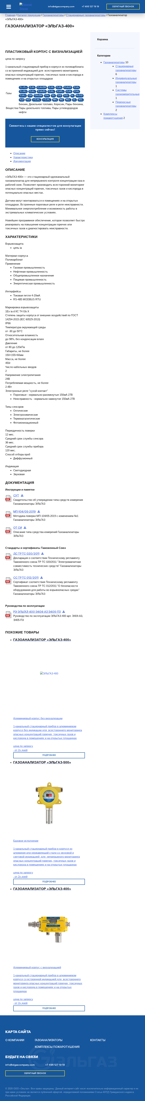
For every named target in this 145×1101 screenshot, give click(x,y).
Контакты (97, 1040)
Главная (10, 15)
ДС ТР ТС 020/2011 (26, 554)
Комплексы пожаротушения (57, 1047)
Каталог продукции (28, 15)
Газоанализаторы (53, 15)
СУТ (16, 495)
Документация (22, 161)
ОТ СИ (17, 528)
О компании (14, 1040)
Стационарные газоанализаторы (86, 15)
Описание (19, 153)
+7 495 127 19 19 (90, 6)
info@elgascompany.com (61, 6)
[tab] (49, 153)
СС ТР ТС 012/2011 (26, 578)
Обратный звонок (123, 6)
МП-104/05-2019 (24, 511)
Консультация (45, 139)
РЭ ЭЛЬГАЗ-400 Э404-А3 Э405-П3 (37, 612)
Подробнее (49, 755)
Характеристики (23, 157)
